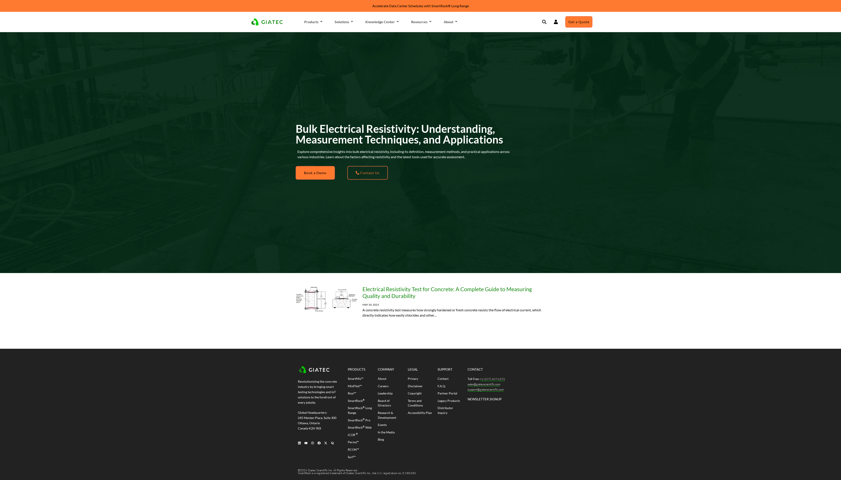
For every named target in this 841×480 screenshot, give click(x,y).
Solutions (342, 22)
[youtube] (306, 443)
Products (311, 22)
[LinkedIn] (299, 443)
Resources (419, 22)
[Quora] (332, 443)
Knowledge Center (380, 22)
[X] (326, 443)
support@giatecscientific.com (486, 389)
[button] (544, 22)
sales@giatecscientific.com (484, 384)
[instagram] (312, 443)
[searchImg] (556, 22)
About (448, 22)
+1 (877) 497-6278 (492, 379)
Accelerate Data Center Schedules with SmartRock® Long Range (420, 6)
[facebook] (319, 443)
